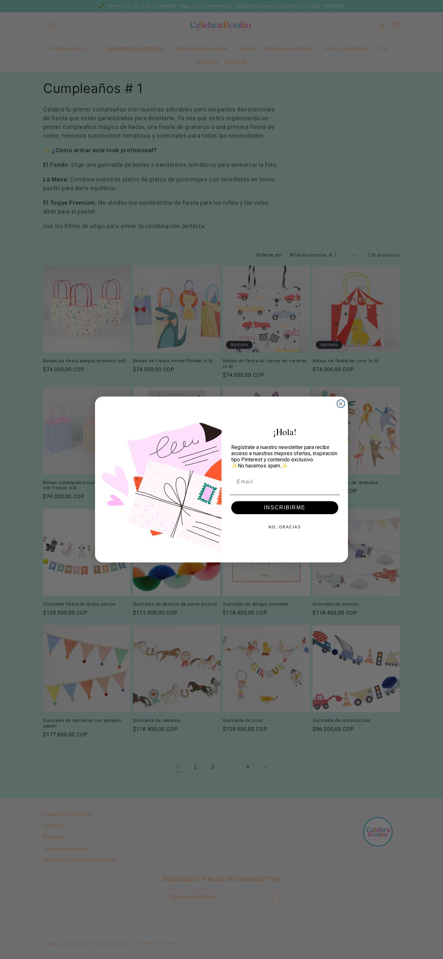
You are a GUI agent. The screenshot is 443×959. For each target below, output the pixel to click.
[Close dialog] (341, 404)
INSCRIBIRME (284, 507)
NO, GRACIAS (285, 527)
